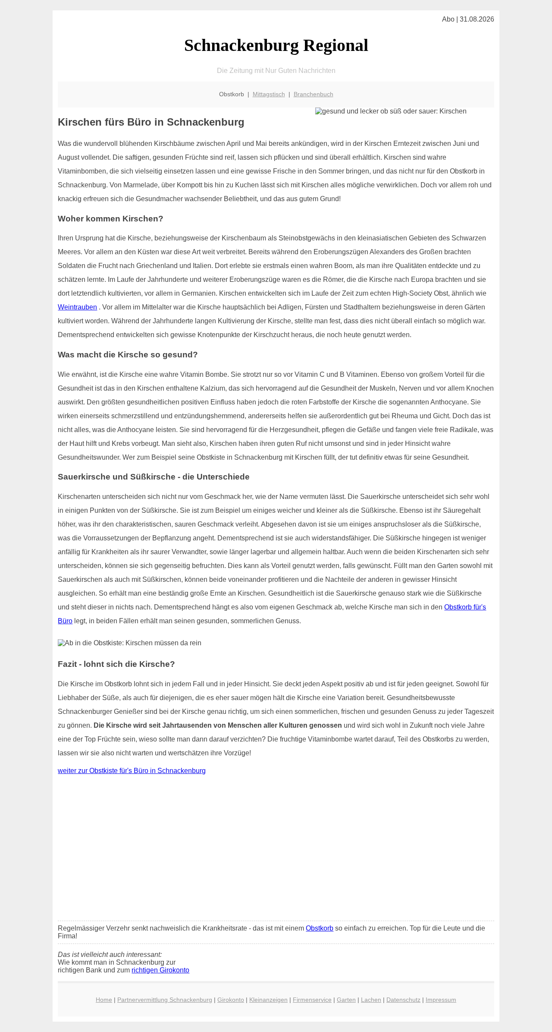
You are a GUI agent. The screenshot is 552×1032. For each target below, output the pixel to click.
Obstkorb (319, 928)
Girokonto (230, 999)
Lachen (371, 999)
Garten (346, 999)
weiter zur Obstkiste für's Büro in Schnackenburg (132, 770)
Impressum (441, 999)
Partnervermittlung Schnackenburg (164, 999)
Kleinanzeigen (268, 999)
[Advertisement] (276, 849)
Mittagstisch (269, 94)
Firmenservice (312, 999)
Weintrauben (77, 307)
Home (104, 999)
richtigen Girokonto (160, 970)
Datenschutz (403, 999)
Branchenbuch (313, 94)
